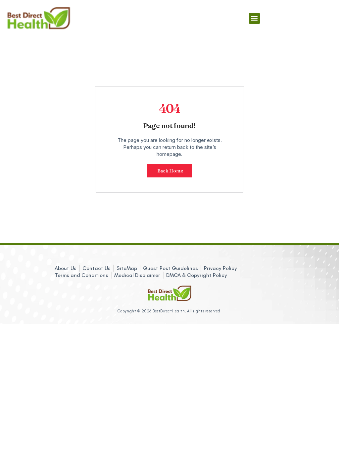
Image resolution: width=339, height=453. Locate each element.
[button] (254, 18)
